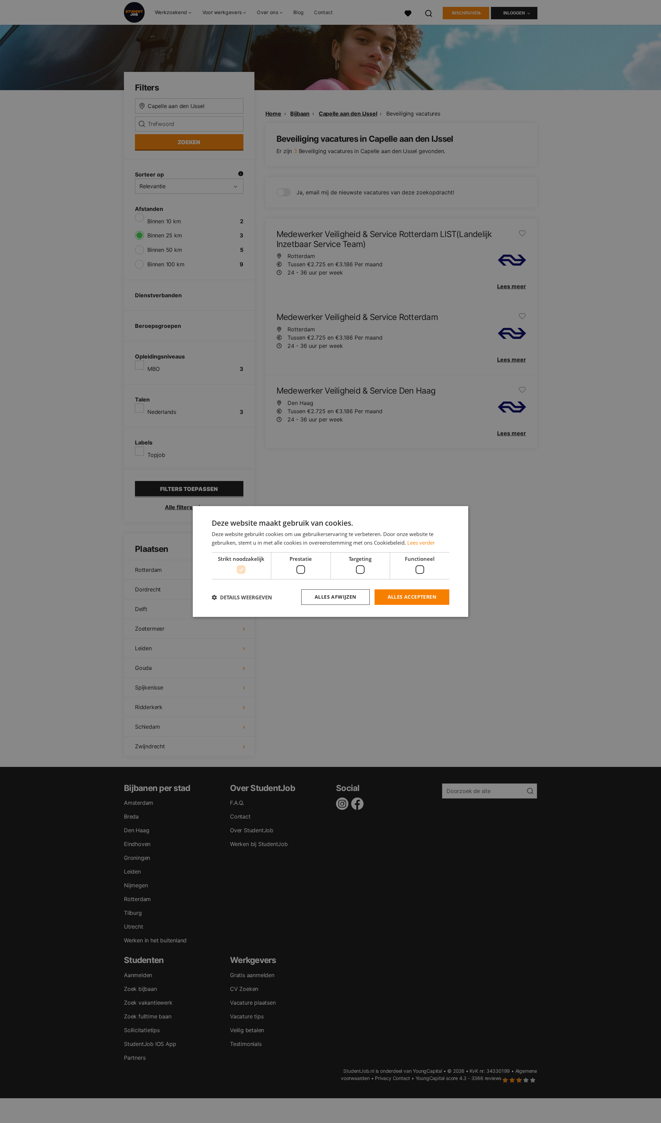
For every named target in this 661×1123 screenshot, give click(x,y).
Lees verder (421, 542)
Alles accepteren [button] (412, 596)
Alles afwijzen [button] (335, 596)
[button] (242, 597)
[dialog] (330, 561)
